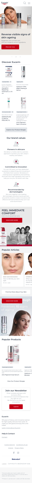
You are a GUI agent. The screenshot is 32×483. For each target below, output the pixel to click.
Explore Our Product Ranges (16, 130)
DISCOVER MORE (12, 220)
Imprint (10, 448)
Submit (16, 406)
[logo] (4, 3)
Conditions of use (22, 445)
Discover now (10, 47)
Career (4, 463)
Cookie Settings (9, 445)
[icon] (14, 453)
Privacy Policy (19, 448)
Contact (4, 437)
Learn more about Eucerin (11, 428)
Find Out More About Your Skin (16, 292)
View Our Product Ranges (16, 381)
